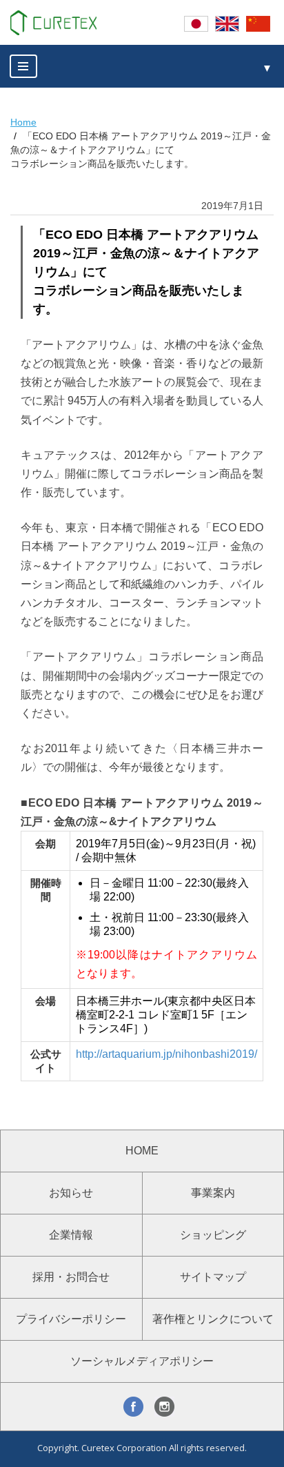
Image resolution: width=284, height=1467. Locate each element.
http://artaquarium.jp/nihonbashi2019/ (166, 1054)
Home (23, 122)
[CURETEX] (53, 22)
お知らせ (71, 1193)
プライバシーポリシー (71, 1319)
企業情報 (71, 1235)
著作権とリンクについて (213, 1319)
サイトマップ (213, 1277)
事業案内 (213, 1193)
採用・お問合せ (71, 1277)
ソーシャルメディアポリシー (142, 1361)
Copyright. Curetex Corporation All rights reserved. (142, 1447)
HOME (142, 1150)
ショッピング (213, 1235)
